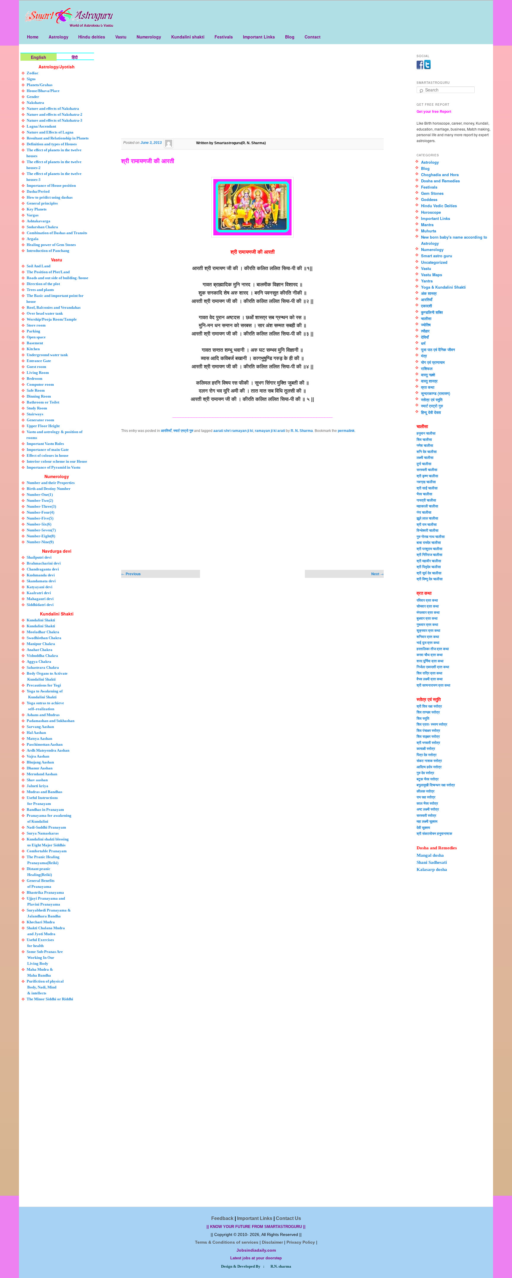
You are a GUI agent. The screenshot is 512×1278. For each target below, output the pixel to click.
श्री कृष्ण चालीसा (427, 475)
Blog (290, 37)
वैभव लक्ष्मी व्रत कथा (430, 678)
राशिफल (427, 368)
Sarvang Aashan (40, 726)
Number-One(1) (40, 494)
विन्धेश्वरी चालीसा (428, 530)
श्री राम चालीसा (427, 524)
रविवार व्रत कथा (427, 600)
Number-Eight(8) (41, 536)
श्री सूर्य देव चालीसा (429, 572)
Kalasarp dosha (432, 869)
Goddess (429, 199)
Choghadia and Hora (440, 174)
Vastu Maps (431, 274)
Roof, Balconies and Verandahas (54, 307)
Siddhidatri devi (40, 604)
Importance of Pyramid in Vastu (53, 467)
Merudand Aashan (42, 774)
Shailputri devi (39, 557)
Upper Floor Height (43, 426)
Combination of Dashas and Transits (57, 233)
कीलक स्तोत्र (425, 791)
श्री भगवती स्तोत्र (428, 742)
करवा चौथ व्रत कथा (430, 654)
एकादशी (426, 305)
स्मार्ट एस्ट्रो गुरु (183, 431)
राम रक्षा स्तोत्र (426, 797)
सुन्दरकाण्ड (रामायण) (435, 393)
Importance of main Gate (48, 449)
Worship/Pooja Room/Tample (52, 319)
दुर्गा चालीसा (424, 463)
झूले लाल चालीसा (427, 518)
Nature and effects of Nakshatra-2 (54, 114)
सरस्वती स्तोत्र (426, 815)
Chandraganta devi (43, 569)
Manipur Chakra (41, 644)
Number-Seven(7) (41, 530)
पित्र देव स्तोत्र (426, 754)
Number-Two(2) (40, 500)
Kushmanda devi (41, 575)
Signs (31, 79)
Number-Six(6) (39, 524)
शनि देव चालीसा (427, 451)
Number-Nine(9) (40, 542)
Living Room (38, 372)
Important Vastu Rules (45, 443)
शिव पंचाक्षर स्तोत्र (428, 730)
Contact (313, 37)
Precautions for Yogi (44, 685)
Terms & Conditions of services (226, 1242)
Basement (35, 343)
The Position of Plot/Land (48, 272)
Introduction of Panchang (48, 250)
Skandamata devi (41, 581)
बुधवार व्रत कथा (427, 618)
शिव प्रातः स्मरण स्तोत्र (432, 724)
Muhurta (428, 231)
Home (33, 37)
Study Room (37, 408)
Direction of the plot (43, 284)
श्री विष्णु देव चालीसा (430, 578)
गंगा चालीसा (424, 512)
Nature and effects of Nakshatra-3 (54, 120)
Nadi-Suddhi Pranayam (46, 827)
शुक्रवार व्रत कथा (428, 630)
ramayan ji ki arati (270, 431)
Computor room (40, 384)
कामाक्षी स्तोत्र (426, 748)
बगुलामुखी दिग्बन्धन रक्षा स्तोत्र (436, 784)
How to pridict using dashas (50, 197)
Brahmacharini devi (44, 563)
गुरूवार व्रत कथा (427, 624)
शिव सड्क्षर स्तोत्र (428, 736)
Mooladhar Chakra (43, 632)
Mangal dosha (430, 855)
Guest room (36, 366)
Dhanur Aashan (39, 768)
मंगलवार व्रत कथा (428, 612)
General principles (42, 203)
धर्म (423, 343)
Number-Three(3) (41, 506)
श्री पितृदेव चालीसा (429, 566)
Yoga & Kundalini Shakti (443, 287)
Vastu (121, 37)
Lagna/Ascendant (41, 126)
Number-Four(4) (40, 512)
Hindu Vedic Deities (439, 205)
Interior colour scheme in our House (57, 461)
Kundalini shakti (187, 37)
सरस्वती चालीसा (427, 469)
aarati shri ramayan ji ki (233, 431)
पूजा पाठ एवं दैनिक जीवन (438, 349)
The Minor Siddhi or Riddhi (50, 999)
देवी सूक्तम (423, 827)
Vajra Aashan (38, 756)
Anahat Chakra (39, 649)
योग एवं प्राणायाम (433, 362)
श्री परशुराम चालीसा (429, 548)
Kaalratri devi (39, 593)
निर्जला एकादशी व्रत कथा (433, 666)
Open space (36, 337)
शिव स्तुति (423, 718)
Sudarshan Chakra (42, 227)
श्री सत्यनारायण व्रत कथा (433, 685)
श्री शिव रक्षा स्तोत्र (429, 706)
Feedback (222, 1218)
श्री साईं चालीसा (427, 488)
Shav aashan (37, 780)
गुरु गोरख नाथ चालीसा (431, 536)
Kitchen (33, 349)
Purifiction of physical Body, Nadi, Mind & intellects (45, 987)
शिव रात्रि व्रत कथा (429, 673)
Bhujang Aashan (40, 762)
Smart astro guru (436, 255)
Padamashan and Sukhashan (50, 720)
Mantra (427, 224)
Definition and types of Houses (52, 144)
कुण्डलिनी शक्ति (432, 312)
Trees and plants (40, 289)
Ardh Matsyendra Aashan (48, 750)
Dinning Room (39, 396)
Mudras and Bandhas (44, 792)
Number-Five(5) (40, 518)
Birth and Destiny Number (49, 488)
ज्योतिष (426, 324)
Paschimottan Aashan (45, 744)
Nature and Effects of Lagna (50, 132)
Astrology (58, 37)
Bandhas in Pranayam (45, 809)
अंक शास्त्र (429, 293)
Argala (33, 239)
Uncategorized (434, 262)
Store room (36, 325)
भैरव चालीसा (424, 493)
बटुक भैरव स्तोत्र (428, 779)
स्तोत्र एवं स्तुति (431, 399)
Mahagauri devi (40, 599)
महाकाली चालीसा (427, 506)
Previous (131, 573)
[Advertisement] (252, 95)
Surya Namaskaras (43, 833)
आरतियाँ (166, 431)
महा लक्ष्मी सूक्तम (427, 821)
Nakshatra (35, 102)
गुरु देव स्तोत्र (425, 772)
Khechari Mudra (41, 922)
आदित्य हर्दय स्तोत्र (429, 766)
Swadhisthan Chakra (44, 638)
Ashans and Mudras (43, 715)
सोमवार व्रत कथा (428, 606)
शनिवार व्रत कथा (428, 636)
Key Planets (37, 209)
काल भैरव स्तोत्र (427, 803)
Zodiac (33, 73)
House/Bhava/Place (43, 91)
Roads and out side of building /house (57, 278)
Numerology (149, 37)
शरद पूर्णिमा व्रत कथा (430, 660)
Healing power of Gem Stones (51, 244)
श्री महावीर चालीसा (429, 560)
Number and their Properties (51, 482)
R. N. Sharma (302, 431)
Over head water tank (45, 313)
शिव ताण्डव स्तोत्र (428, 712)
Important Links (259, 37)
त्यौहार (425, 331)
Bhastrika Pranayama (45, 892)
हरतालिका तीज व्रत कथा (433, 648)
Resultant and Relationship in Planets (58, 138)
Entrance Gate (39, 361)
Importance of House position (51, 185)
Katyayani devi (39, 587)
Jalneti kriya (37, 786)
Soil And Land (38, 266)
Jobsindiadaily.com (256, 1250)
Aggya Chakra (39, 661)
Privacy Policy (301, 1242)
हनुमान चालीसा (426, 433)
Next (377, 573)
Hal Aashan (36, 732)
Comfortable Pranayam (47, 851)
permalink (346, 431)
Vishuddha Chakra (42, 655)
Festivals (224, 37)
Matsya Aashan (39, 738)
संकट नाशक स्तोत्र (429, 760)
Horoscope (431, 212)
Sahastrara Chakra (43, 667)
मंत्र (424, 356)
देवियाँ (425, 337)
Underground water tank (47, 355)
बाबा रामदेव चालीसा (429, 542)
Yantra (427, 281)
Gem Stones (432, 193)
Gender (33, 96)
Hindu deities (91, 37)
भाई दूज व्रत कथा (428, 642)
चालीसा (426, 318)
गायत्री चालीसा (426, 500)
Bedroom (34, 378)
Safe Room (36, 390)
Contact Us (288, 1218)
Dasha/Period (38, 191)
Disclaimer (272, 1242)
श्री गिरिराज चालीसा (429, 554)
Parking (33, 331)
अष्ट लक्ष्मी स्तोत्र (428, 809)
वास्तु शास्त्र (429, 381)
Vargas (33, 215)
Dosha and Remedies (440, 181)
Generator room (40, 420)
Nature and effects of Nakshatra (53, 108)
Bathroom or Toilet (43, 402)
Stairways (35, 414)
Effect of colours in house (47, 455)
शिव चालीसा (424, 439)
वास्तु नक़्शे (428, 374)
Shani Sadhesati (432, 862)
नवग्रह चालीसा (426, 481)
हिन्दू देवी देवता (431, 412)
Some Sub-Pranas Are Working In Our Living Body (44, 957)
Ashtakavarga (38, 221)
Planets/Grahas (39, 85)
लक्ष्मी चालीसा (425, 457)
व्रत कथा (427, 387)
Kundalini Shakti (41, 620)
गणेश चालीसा (425, 445)
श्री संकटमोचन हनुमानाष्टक (434, 833)
